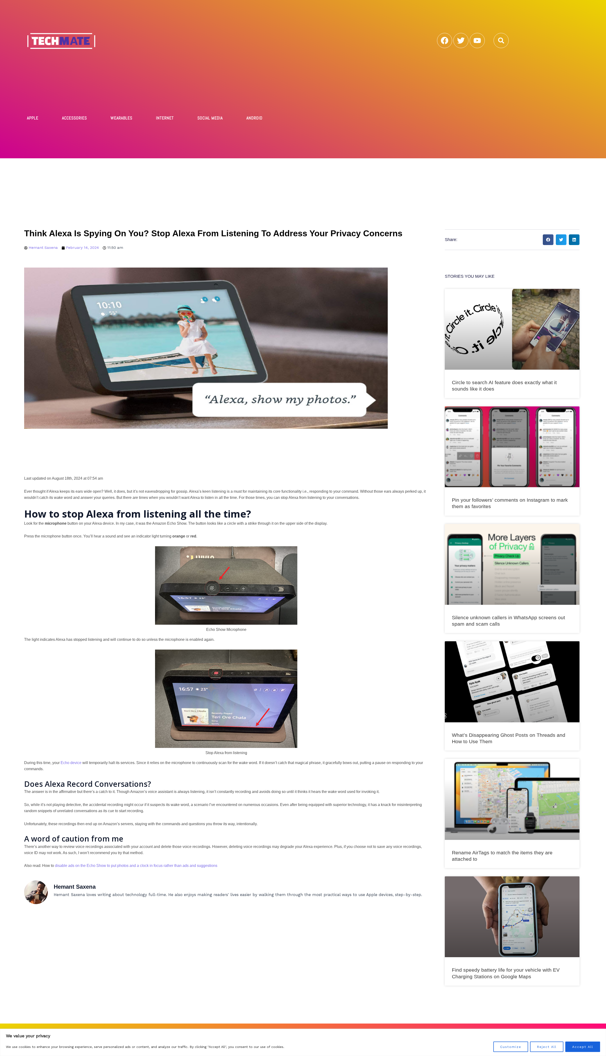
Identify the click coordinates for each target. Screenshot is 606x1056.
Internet (165, 118)
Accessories (74, 118)
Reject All (547, 1047)
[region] (303, 1042)
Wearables (121, 118)
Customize (510, 1047)
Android (254, 118)
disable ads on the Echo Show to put (85, 866)
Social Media (210, 118)
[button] (501, 40)
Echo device (71, 763)
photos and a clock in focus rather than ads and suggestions (167, 866)
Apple (32, 118)
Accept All (582, 1047)
